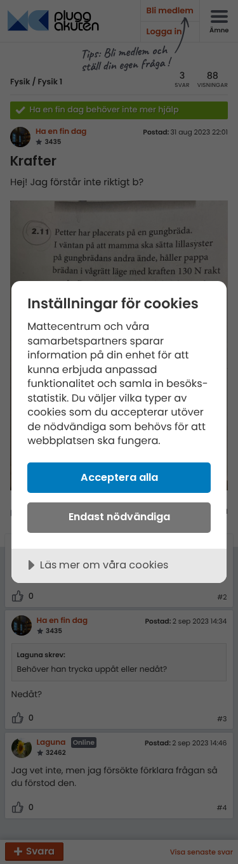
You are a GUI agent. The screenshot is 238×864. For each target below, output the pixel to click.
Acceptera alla (119, 477)
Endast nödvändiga (119, 516)
